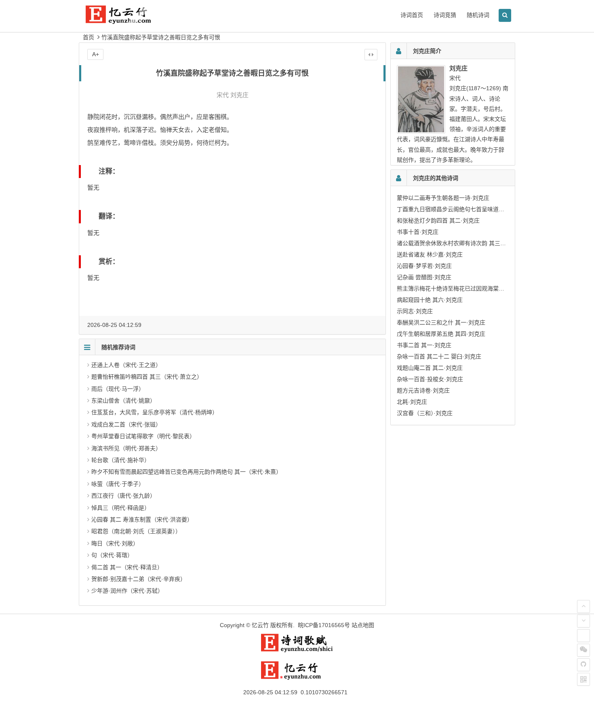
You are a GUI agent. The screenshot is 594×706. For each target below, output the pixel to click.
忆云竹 (260, 625)
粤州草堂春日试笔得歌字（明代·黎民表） (143, 436)
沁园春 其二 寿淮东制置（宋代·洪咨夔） (142, 519)
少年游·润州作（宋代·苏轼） (127, 590)
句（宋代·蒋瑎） (112, 555)
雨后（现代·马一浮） (117, 389)
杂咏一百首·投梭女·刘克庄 (430, 379)
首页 (88, 37)
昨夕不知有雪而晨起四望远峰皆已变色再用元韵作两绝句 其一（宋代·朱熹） (186, 472)
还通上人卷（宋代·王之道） (126, 365)
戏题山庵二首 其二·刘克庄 (430, 368)
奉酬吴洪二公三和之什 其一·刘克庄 (441, 322)
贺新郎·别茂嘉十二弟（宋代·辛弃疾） (138, 579)
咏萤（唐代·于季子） (117, 484)
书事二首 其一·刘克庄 (424, 345)
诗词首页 (411, 15)
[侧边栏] (370, 54)
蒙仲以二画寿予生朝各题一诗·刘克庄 (443, 198)
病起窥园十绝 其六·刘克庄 (430, 300)
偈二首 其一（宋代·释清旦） (127, 567)
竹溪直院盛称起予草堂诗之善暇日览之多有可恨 (160, 37)
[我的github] (583, 664)
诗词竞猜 (445, 15)
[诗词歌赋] (297, 650)
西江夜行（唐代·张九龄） (123, 495)
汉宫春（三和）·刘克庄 (425, 413)
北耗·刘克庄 (412, 402)
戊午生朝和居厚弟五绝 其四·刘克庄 (441, 334)
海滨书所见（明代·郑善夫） (126, 448)
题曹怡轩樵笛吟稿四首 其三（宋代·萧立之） (146, 376)
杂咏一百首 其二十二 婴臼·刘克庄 (439, 356)
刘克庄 (239, 94)
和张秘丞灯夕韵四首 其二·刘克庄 (438, 220)
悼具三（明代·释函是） (120, 508)
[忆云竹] (127, 20)
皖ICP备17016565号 (324, 625)
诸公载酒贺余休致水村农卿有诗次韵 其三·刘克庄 (458, 243)
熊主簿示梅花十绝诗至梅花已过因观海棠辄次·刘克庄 (463, 288)
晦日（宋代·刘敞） (115, 543)
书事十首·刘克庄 (417, 232)
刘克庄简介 (427, 51)
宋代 (223, 94)
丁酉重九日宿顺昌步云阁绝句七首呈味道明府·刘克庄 (463, 209)
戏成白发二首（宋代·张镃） (126, 424)
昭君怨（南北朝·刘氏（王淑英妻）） (136, 531)
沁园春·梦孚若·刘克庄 (424, 266)
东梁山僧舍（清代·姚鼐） (123, 400)
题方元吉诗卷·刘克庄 (423, 390)
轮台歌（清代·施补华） (120, 460)
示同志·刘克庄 (415, 311)
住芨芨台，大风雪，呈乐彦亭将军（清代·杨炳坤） (154, 412)
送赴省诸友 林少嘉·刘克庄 (430, 254)
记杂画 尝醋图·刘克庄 (424, 277)
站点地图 (363, 625)
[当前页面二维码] (583, 679)
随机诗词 (478, 15)
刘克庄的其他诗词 (435, 178)
